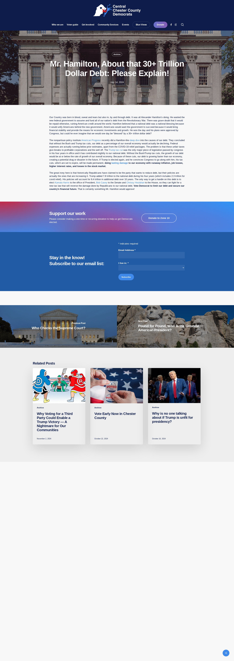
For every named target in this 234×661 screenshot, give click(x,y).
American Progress (91, 140)
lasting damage (119, 163)
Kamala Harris (62, 182)
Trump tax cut (116, 150)
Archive (117, 54)
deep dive (135, 140)
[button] (159, 218)
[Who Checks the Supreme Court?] (58, 326)
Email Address (127, 250)
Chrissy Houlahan (135, 182)
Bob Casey (101, 182)
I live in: (123, 263)
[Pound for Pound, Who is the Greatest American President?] (175, 326)
